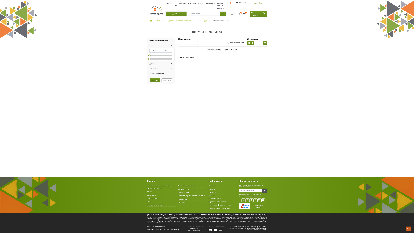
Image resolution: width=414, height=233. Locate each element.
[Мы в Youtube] (263, 200)
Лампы (149, 192)
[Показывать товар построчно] (252, 43)
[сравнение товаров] (239, 14)
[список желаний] (244, 14)
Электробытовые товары (186, 186)
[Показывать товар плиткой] (249, 43)
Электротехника (152, 198)
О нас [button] (175, 4)
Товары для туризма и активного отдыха (191, 196)
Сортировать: (185, 39)
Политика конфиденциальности (220, 205)
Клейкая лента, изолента (155, 205)
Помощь (201, 3)
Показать (155, 80)
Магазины (182, 3)
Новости (211, 195)
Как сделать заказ (215, 199)
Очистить (167, 80)
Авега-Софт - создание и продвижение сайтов (163, 229)
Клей (149, 202)
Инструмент (182, 202)
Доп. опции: (254, 39)
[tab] (161, 40)
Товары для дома (183, 192)
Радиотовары (182, 199)
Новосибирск (258, 3)
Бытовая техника (183, 189)
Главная (169, 3)
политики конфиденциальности (253, 196)
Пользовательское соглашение (219, 208)
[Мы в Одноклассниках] (255, 200)
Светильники (151, 195)
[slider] (149, 55)
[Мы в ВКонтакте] (243, 200)
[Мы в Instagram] (259, 200)
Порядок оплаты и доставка (220, 5)
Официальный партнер (258, 206)
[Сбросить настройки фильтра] (265, 43)
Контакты (192, 3)
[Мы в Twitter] (251, 200)
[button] (161, 45)
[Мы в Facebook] (247, 200)
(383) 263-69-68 (241, 3)
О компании (213, 186)
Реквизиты (210, 3)
